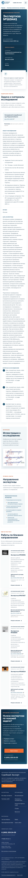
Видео (16, 819)
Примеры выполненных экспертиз (16, 7)
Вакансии (17, 811)
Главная (3, 7)
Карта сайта (18, 822)
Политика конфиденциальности (8, 875)
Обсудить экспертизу (9, 785)
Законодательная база (7, 822)
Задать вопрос (14, 750)
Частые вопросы (5, 819)
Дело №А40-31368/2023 (16, 653)
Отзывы (17, 808)
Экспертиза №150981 (18, 555)
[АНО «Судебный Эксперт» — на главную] (6, 3)
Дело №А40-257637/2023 (16, 577)
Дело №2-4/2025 (9, 119)
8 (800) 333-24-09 (11, 757)
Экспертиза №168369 (15, 631)
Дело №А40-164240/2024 (16, 692)
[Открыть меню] (25, 2)
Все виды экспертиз (6, 795)
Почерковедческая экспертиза (13, 500)
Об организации (19, 795)
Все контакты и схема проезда (8, 851)
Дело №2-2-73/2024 (15, 613)
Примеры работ (5, 798)
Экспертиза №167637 (18, 595)
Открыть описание (16, 585)
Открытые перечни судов (20, 804)
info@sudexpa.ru (6, 838)
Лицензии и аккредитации (18, 799)
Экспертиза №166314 (18, 671)
